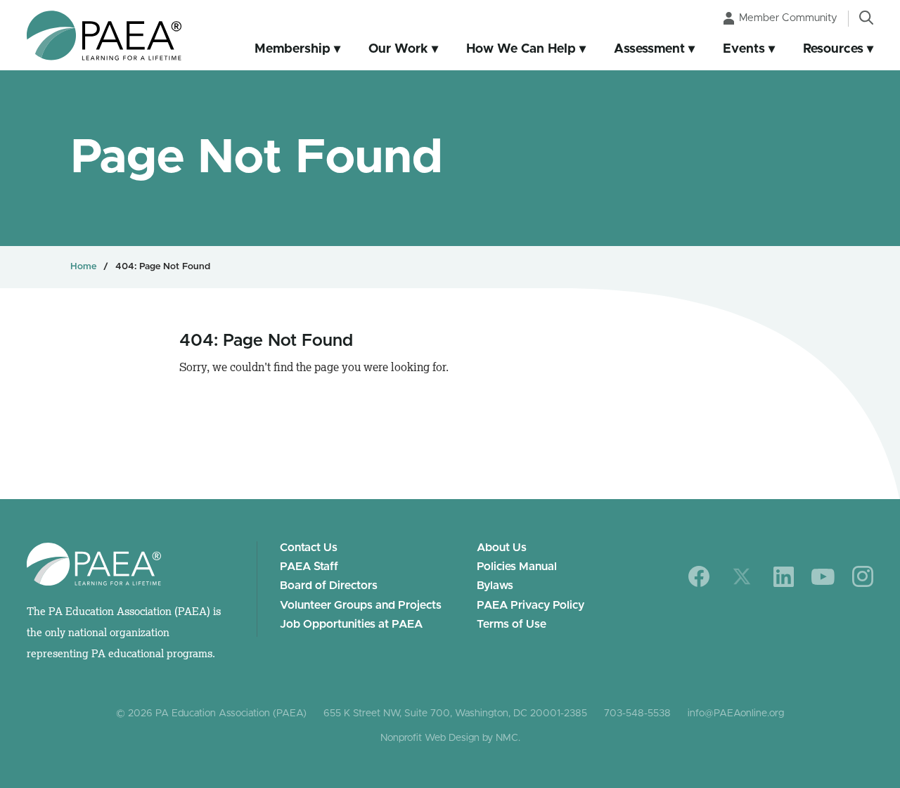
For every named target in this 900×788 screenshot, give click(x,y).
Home (83, 266)
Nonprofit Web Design (430, 738)
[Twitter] (742, 576)
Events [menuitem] (744, 49)
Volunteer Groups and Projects (361, 605)
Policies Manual (517, 566)
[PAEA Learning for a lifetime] (104, 35)
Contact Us (309, 547)
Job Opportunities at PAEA (351, 624)
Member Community (788, 18)
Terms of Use (511, 624)
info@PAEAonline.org (736, 713)
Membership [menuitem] (292, 49)
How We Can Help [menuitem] (521, 49)
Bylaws (495, 585)
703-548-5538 (637, 713)
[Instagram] (862, 576)
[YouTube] (823, 577)
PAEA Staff (309, 566)
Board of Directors (329, 585)
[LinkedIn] (783, 577)
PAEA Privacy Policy (530, 605)
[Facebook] (699, 576)
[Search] (866, 18)
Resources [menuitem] (833, 49)
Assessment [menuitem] (649, 49)
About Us (502, 547)
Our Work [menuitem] (398, 49)
